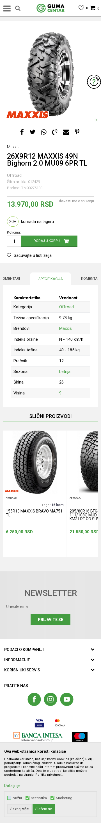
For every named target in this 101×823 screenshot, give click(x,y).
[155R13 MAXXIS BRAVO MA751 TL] (34, 462)
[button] (17, 8)
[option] (50, 74)
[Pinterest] (77, 132)
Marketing (64, 798)
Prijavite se (50, 619)
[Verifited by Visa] (39, 723)
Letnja (64, 371)
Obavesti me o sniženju (76, 201)
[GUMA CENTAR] (50, 8)
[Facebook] (22, 132)
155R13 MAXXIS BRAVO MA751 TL (34, 513)
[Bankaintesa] (38, 737)
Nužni (17, 798)
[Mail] (66, 132)
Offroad (14, 175)
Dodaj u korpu (47, 241)
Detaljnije (12, 785)
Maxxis (65, 328)
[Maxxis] (27, 115)
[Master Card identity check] (60, 723)
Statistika (39, 798)
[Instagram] (50, 699)
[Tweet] (32, 132)
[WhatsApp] (44, 132)
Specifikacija (50, 279)
